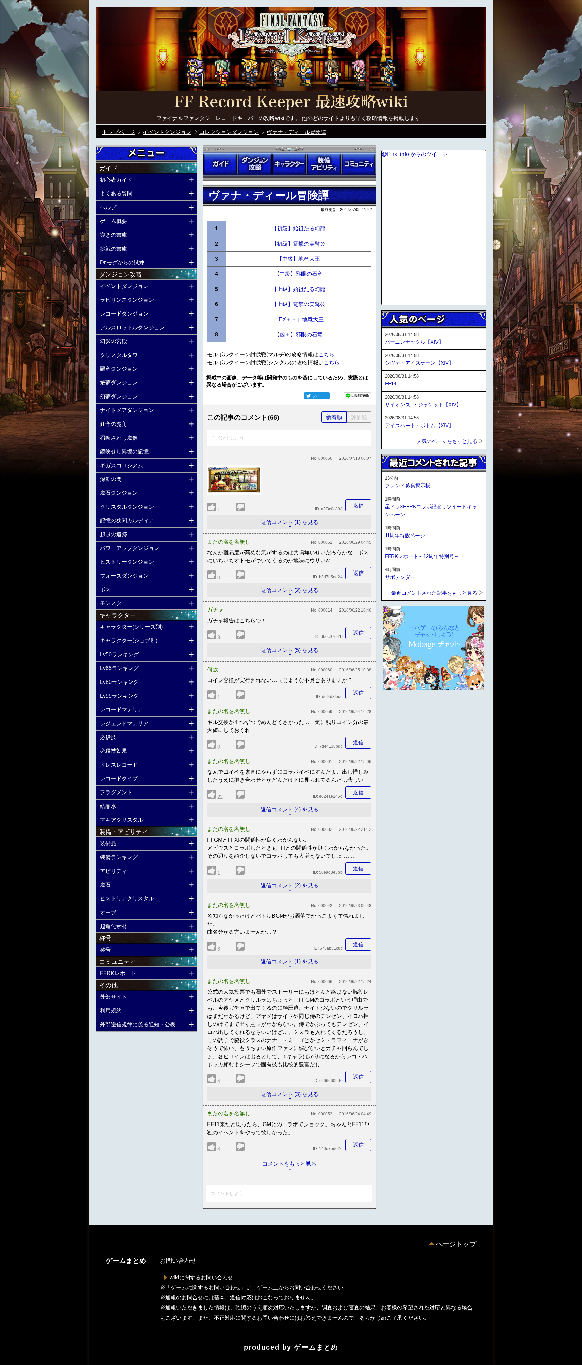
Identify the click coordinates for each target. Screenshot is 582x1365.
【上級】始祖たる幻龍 (298, 289)
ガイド (220, 163)
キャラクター (289, 163)
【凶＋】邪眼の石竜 (298, 334)
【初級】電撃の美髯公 (298, 244)
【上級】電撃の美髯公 (298, 304)
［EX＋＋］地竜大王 (298, 319)
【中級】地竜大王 (298, 259)
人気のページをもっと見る (447, 441)
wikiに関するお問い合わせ (201, 1277)
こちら (326, 354)
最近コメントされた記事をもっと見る (434, 593)
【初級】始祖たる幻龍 (298, 228)
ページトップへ (398, 708)
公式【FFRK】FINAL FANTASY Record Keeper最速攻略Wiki (291, 102)
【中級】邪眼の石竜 (298, 274)
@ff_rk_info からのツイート (415, 154)
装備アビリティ (323, 163)
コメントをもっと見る (289, 1164)
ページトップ (456, 1244)
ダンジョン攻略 (254, 163)
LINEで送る (357, 395)
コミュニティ (358, 163)
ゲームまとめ (316, 1347)
